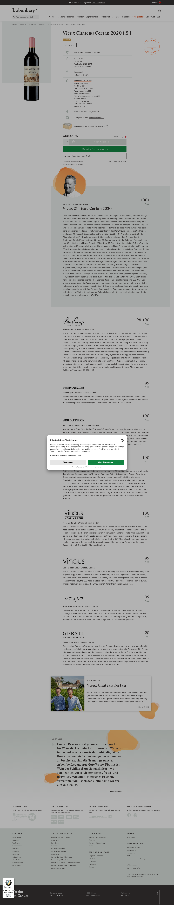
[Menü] (12, 879)
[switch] (8, 895)
